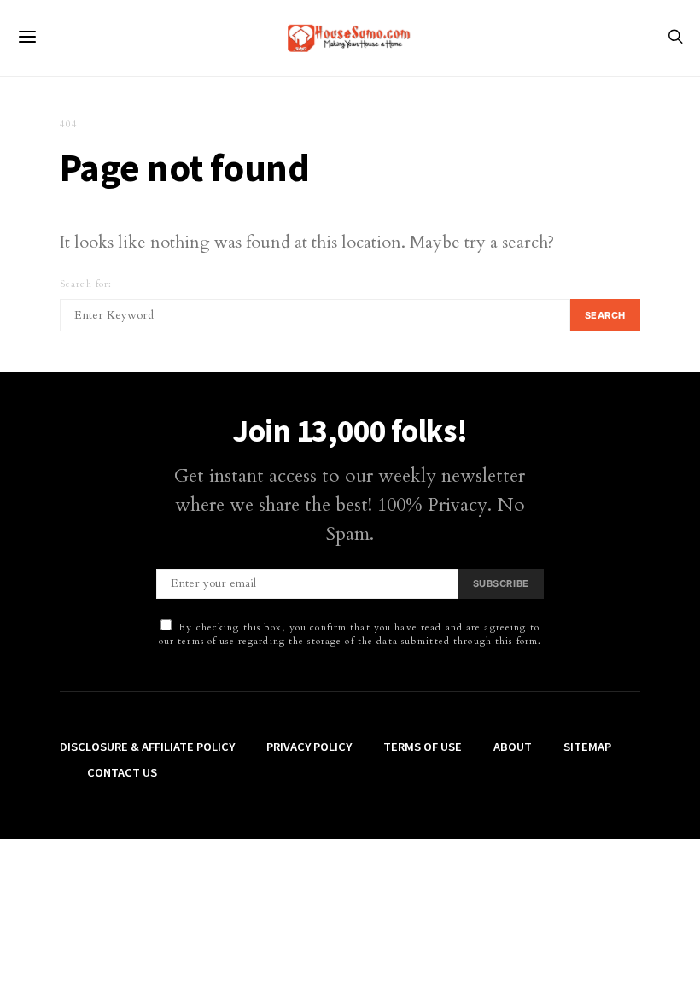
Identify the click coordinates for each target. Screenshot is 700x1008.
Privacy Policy (309, 746)
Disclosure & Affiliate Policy (147, 746)
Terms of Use (422, 746)
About (512, 746)
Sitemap (587, 746)
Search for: (86, 284)
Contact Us (122, 772)
